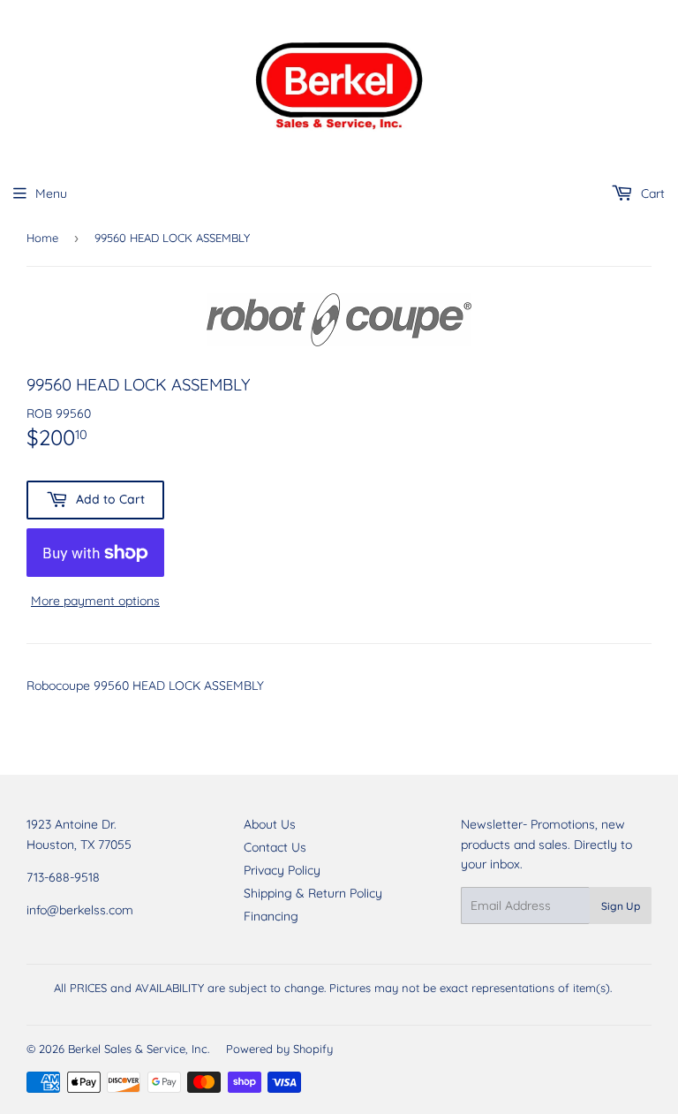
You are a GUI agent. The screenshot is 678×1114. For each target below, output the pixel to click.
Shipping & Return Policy (313, 893)
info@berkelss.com (79, 910)
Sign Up (620, 906)
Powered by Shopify (279, 1049)
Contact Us (275, 847)
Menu (51, 193)
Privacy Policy (282, 870)
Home (42, 238)
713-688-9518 (63, 877)
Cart (651, 193)
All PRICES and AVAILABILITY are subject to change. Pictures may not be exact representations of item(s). (333, 988)
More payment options (95, 601)
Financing (271, 916)
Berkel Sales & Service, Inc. (138, 1049)
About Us (270, 824)
